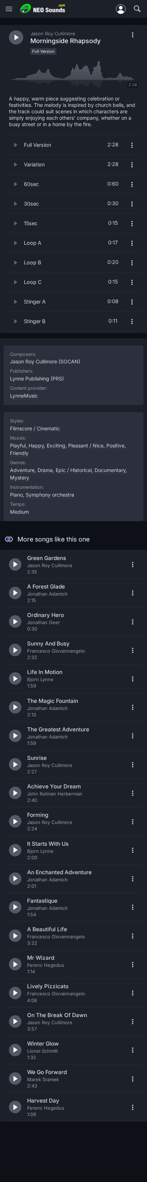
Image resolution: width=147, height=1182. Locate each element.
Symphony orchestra (50, 495)
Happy (36, 445)
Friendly (19, 453)
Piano (16, 495)
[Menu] (9, 9)
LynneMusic (24, 396)
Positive (115, 445)
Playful (18, 445)
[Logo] (43, 9)
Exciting (56, 445)
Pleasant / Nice (85, 445)
